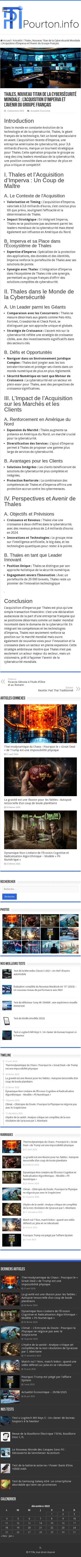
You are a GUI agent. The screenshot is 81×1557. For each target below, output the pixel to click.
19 (18, 1527)
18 (6, 1527)
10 (74, 1518)
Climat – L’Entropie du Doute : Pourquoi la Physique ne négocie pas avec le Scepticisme (48, 1331)
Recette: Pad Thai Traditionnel (55, 689)
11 (6, 1523)
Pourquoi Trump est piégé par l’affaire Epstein (48, 1235)
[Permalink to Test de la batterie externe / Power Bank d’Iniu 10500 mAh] (5, 1468)
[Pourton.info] (40, 16)
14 (40, 1523)
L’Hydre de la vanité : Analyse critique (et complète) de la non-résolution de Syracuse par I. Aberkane (49, 1348)
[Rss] (40, 1547)
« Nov (4, 1536)
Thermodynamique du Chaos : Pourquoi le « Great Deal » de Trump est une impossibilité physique (39, 748)
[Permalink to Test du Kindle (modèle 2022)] (7, 1021)
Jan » (11, 1536)
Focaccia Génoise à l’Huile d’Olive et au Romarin (26, 682)
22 (51, 1527)
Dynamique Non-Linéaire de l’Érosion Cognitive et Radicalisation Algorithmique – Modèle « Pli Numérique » (36, 856)
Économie (45, 111)
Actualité (17, 40)
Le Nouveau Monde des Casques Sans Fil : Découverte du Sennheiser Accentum (38, 1451)
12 (18, 1523)
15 (51, 1523)
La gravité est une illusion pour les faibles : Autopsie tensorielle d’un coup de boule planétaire (37, 801)
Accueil (7, 40)
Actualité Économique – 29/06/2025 (44, 1392)
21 (40, 1527)
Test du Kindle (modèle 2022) (29, 1018)
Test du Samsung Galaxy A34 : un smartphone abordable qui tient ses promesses (41, 1483)
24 (74, 1527)
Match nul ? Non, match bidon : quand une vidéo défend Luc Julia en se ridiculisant (48, 1363)
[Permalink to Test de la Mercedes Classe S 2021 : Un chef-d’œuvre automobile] (7, 973)
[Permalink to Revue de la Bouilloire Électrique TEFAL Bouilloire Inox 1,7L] (5, 1436)
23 (63, 1527)
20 (29, 1527)
